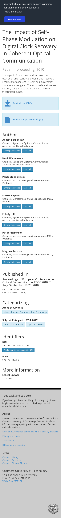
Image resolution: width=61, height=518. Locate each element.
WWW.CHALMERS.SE (12, 481)
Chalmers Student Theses (14, 463)
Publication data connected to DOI (18, 350)
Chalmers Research (11, 460)
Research (27, 150)
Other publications (12, 150)
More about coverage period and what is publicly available (30, 431)
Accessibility (8, 440)
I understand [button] (14, 19)
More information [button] (13, 11)
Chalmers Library (10, 457)
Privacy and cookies (11, 436)
